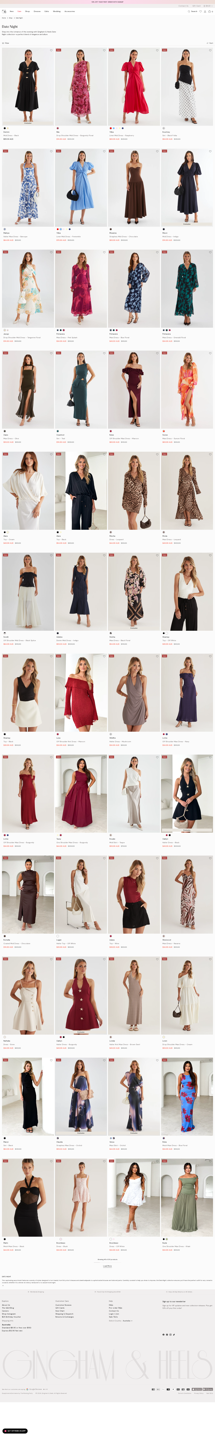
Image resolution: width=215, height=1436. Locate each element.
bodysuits (86, 1280)
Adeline (59, 637)
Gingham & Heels (47, 1393)
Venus (111, 1142)
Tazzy (58, 839)
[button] (15, 1431)
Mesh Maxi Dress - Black (13, 1246)
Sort (211, 43)
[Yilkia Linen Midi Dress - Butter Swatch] (119, 128)
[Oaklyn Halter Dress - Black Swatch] (63, 1037)
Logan (58, 940)
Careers (5, 1311)
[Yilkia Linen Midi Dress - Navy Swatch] (122, 128)
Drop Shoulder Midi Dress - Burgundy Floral (74, 135)
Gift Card (196, 6)
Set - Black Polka (169, 135)
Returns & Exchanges (64, 1317)
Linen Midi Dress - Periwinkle (68, 236)
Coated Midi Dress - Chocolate (16, 943)
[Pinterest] (167, 1335)
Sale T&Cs (113, 1317)
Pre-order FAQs (115, 1308)
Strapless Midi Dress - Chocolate (123, 236)
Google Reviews (35, 1389)
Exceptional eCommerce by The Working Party (17, 1393)
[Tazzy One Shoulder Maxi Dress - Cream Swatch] (57, 835)
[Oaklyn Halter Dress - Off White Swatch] (163, 835)
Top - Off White (169, 640)
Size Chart (59, 1311)
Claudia (59, 1142)
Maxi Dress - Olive (11, 438)
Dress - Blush (62, 1246)
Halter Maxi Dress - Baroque (15, 236)
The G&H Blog (8, 1308)
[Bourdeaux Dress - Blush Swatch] (113, 1239)
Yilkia (111, 132)
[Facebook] (163, 1335)
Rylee (111, 435)
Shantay (165, 637)
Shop (27, 11)
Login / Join (114, 1314)
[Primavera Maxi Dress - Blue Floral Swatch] (57, 330)
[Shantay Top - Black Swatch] (163, 633)
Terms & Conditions (184, 1393)
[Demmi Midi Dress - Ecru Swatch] (7, 128)
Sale (19, 11)
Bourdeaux (60, 1243)
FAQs (111, 1305)
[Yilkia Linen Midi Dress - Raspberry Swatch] (57, 229)
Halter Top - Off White (66, 943)
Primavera (60, 334)
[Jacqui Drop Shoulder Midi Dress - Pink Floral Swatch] (7, 330)
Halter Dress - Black (170, 842)
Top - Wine (114, 943)
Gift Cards (59, 1308)
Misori (164, 233)
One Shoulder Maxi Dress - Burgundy (72, 842)
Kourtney (166, 132)
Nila (57, 132)
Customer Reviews (63, 1305)
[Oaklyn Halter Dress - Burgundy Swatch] (166, 835)
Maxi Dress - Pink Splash (66, 337)
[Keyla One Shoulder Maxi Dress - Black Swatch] (163, 1239)
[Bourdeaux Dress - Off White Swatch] (57, 1239)
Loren (164, 1041)
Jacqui (6, 334)
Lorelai (112, 1041)
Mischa (112, 536)
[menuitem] (12, 11)
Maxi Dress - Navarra (171, 943)
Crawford (60, 435)
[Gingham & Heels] (107, 1365)
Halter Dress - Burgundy (66, 1044)
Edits (47, 11)
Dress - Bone (9, 1044)
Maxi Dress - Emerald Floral (174, 337)
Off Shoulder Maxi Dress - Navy (175, 741)
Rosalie (112, 839)
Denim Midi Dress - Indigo (67, 640)
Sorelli (5, 637)
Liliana (111, 940)
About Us (6, 1305)
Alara (5, 536)
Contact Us (183, 6)
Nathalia (6, 1041)
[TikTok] (174, 1335)
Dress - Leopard (116, 539)
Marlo (5, 1243)
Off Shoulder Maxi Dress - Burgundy (18, 842)
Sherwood (166, 940)
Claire (5, 435)
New (12, 11)
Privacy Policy (198, 1393)
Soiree (165, 435)
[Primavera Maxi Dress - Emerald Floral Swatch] (60, 330)
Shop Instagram (9, 1314)
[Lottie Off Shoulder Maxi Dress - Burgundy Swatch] (163, 734)
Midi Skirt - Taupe (117, 842)
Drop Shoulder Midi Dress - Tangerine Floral (22, 337)
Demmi (6, 132)
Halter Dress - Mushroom (120, 741)
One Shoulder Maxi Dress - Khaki (176, 1246)
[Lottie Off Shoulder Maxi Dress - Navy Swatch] (7, 835)
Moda (164, 536)
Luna (58, 738)
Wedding (57, 11)
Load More (107, 1266)
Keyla (164, 1243)
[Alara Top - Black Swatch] (4, 532)
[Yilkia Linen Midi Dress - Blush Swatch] (116, 128)
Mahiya (6, 233)
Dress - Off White (117, 1246)
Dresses (37, 11)
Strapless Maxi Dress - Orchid (69, 1145)
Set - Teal (60, 438)
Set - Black (8, 1145)
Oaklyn (165, 839)
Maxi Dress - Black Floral (119, 640)
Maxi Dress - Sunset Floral (173, 438)
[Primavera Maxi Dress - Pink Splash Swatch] (116, 330)
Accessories (70, 11)
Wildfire (112, 738)
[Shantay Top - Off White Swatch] (7, 734)
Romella (6, 940)
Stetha (112, 637)
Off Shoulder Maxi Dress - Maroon (124, 438)
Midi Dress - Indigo (170, 236)
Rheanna (112, 233)
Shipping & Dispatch (64, 1314)
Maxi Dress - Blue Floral (119, 337)
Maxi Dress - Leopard (171, 539)
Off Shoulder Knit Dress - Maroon (70, 741)
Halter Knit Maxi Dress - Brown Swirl (124, 1044)
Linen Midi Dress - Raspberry (121, 135)
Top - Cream (8, 539)
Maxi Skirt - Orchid (117, 1145)
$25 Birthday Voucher (11, 1317)
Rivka (164, 1142)
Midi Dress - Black (11, 135)
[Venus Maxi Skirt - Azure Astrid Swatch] (110, 1138)
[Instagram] (170, 1335)
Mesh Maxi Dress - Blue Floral (174, 1145)
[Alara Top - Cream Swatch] (60, 532)
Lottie (164, 738)
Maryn (6, 1142)
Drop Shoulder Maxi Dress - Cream (177, 1044)
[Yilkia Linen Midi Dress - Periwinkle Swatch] (113, 128)
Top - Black (61, 539)
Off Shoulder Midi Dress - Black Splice (19, 640)
